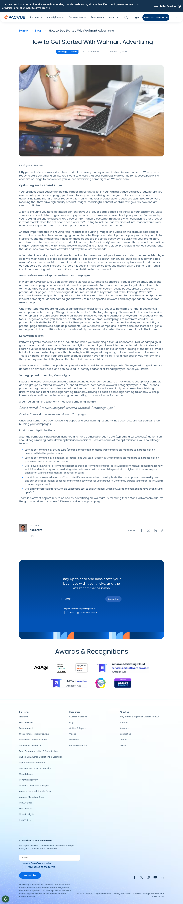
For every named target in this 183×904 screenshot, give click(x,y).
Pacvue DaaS (25, 802)
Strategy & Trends (67, 51)
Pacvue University (78, 745)
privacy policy (87, 608)
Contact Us (125, 733)
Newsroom (125, 728)
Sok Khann (94, 51)
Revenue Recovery (28, 779)
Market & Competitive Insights (34, 785)
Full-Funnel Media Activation (33, 739)
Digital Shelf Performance (32, 762)
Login (136, 17)
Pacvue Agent (26, 728)
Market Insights (26, 814)
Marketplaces (26, 774)
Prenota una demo (156, 17)
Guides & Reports (77, 728)
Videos (72, 733)
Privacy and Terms (122, 893)
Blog (37, 31)
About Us (124, 722)
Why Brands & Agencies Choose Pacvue (140, 716)
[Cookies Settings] (5, 899)
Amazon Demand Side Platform (35, 791)
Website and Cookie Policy (157, 895)
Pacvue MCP (25, 808)
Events (123, 745)
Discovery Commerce (30, 745)
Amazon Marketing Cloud (31, 797)
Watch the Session (165, 6)
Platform (23, 716)
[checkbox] (91, 612)
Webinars (74, 739)
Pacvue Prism (26, 722)
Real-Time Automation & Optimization (38, 751)
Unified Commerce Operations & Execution (40, 756)
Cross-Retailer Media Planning (34, 733)
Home (23, 31)
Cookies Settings (141, 893)
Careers (124, 739)
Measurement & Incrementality (35, 768)
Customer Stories (77, 17)
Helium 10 (23, 820)
